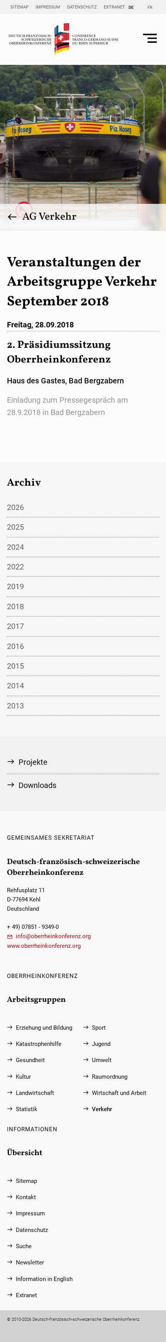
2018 (15, 606)
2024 (15, 547)
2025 (15, 527)
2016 (15, 646)
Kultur (23, 1076)
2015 (15, 666)
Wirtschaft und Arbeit (119, 1093)
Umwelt (102, 1060)
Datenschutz (82, 7)
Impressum (48, 7)
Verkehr (102, 1109)
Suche (24, 1246)
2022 (15, 566)
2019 (15, 586)
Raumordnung (109, 1076)
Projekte (33, 762)
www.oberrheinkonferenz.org (44, 945)
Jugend (101, 1043)
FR (149, 7)
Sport (99, 1027)
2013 (15, 705)
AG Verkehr (49, 217)
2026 (15, 507)
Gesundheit (30, 1060)
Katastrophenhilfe (38, 1043)
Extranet (114, 7)
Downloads (37, 785)
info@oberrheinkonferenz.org (53, 936)
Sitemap (19, 7)
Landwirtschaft (35, 1093)
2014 (15, 685)
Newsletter (30, 1262)
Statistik (26, 1109)
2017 (15, 626)
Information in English (44, 1279)
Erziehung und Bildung (44, 1027)
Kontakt (26, 1197)
